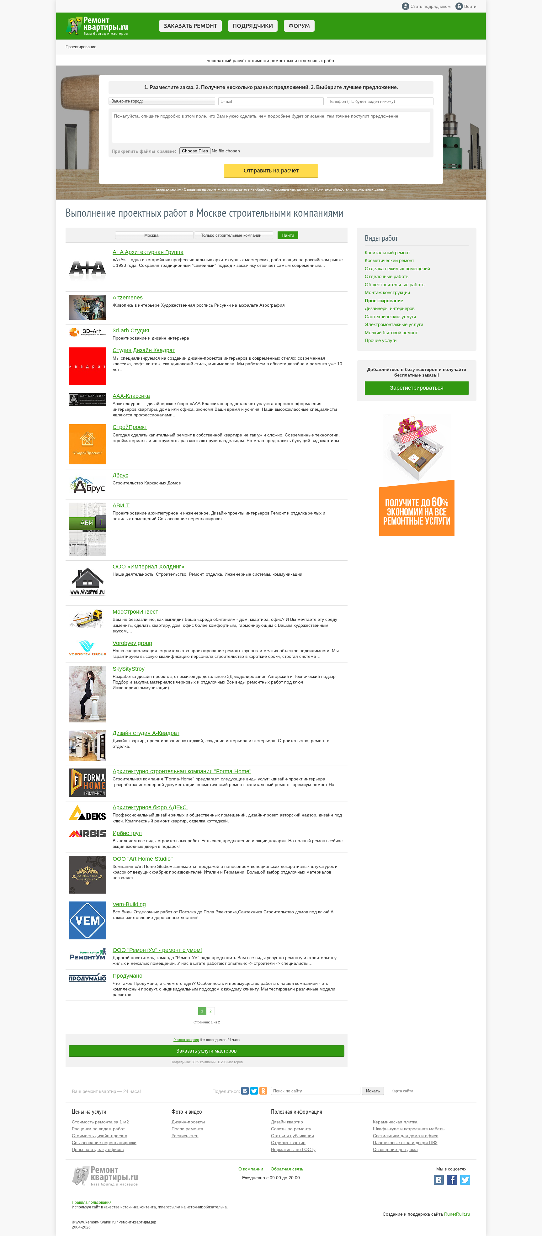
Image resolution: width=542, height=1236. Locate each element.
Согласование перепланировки (104, 1142)
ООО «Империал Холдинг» (148, 566)
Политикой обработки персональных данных (350, 189)
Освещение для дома (395, 1149)
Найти (288, 235)
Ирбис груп (127, 833)
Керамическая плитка (395, 1121)
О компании (250, 1168)
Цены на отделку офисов (98, 1149)
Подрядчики (253, 26)
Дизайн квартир (287, 1121)
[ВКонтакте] (245, 1091)
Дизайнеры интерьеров (390, 308)
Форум (299, 26)
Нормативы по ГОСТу (293, 1149)
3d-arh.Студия (131, 330)
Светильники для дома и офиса (405, 1135)
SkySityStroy (129, 669)
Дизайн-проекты (188, 1121)
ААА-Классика (131, 396)
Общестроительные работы (395, 284)
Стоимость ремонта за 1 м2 (100, 1121)
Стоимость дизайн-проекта (99, 1135)
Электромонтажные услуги (394, 324)
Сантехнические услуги (390, 316)
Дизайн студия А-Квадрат (146, 733)
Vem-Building (129, 904)
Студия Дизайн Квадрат (144, 350)
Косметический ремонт (389, 260)
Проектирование (81, 47)
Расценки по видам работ (98, 1128)
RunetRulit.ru (457, 1214)
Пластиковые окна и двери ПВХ (405, 1142)
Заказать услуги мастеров (206, 1051)
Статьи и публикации (292, 1135)
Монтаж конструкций (387, 292)
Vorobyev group (132, 643)
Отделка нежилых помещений (397, 268)
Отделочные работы (387, 276)
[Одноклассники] (263, 1091)
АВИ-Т (121, 505)
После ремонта (187, 1128)
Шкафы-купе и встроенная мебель (408, 1128)
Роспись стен (185, 1135)
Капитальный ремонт (387, 252)
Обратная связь (287, 1168)
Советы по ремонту (291, 1128)
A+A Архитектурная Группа (148, 252)
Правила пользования (92, 1202)
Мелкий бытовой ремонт (391, 332)
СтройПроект (130, 427)
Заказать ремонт (190, 26)
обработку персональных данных (282, 189)
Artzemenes (128, 297)
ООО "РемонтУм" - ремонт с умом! (157, 950)
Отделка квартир (288, 1142)
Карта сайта (402, 1091)
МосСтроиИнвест (135, 612)
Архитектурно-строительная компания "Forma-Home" (182, 771)
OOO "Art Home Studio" (143, 859)
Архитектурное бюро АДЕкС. (150, 807)
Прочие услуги (380, 340)
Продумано (127, 976)
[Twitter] (254, 1091)
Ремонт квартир (186, 1040)
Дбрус (120, 475)
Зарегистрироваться (417, 388)
